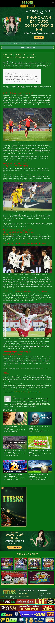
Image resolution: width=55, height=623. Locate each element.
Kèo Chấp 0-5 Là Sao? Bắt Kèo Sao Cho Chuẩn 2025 (39, 475)
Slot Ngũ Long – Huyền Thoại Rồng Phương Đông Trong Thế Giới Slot (6, 562)
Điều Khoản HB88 (24, 596)
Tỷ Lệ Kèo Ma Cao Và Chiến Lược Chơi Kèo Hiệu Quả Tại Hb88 (15, 451)
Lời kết (6, 82)
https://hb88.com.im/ (48, 598)
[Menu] (53, 2)
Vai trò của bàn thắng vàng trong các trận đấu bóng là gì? (19, 74)
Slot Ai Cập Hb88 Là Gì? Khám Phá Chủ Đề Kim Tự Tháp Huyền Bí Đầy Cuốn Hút (34, 562)
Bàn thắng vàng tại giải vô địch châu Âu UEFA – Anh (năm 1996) (22, 78)
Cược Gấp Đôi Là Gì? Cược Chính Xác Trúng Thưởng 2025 (13, 475)
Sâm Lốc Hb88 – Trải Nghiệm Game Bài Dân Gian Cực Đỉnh (40, 578)
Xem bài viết (6, 567)
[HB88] (27, 2)
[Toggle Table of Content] (38, 71)
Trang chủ (22, 47)
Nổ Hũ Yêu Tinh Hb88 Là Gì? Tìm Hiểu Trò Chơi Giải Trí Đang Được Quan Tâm (47, 562)
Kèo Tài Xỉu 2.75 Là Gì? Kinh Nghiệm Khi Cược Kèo (26, 392)
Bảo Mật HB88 (23, 594)
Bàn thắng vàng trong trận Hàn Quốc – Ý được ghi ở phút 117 (22, 79)
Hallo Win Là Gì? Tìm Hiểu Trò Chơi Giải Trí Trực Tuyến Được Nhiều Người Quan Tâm (13, 578)
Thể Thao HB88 (31, 47)
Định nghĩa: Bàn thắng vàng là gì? (13, 73)
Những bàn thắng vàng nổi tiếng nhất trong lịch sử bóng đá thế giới (22, 76)
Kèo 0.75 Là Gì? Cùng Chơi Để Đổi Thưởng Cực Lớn (40, 451)
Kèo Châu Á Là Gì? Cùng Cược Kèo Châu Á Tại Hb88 (40, 427)
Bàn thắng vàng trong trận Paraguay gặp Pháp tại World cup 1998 (23, 81)
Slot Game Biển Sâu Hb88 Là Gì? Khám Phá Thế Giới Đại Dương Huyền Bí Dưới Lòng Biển (20, 563)
